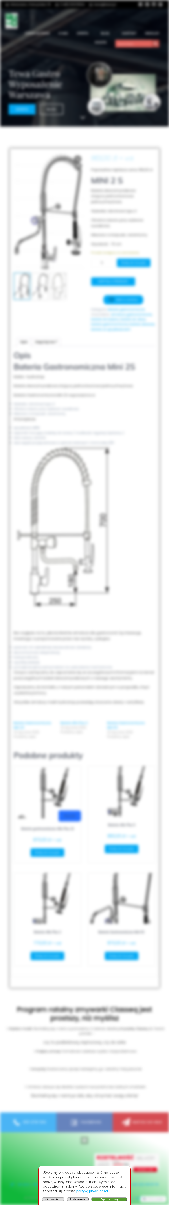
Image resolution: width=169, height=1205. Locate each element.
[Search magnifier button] (155, 43)
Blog (105, 33)
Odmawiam (53, 1199)
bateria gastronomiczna (109, 324)
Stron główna (37, 33)
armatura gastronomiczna (131, 314)
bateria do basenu (105, 319)
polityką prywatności (92, 1191)
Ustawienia (77, 1199)
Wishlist (152, 33)
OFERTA (82, 33)
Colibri (140, 1198)
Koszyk (101, 42)
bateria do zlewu (133, 319)
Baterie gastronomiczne (126, 309)
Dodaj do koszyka (133, 262)
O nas (63, 33)
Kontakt (129, 33)
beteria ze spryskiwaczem (111, 329)
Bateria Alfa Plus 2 (74, 723)
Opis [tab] (24, 342)
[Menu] (84, 1140)
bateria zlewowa (142, 324)
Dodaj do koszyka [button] (47, 852)
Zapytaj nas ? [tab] (46, 342)
